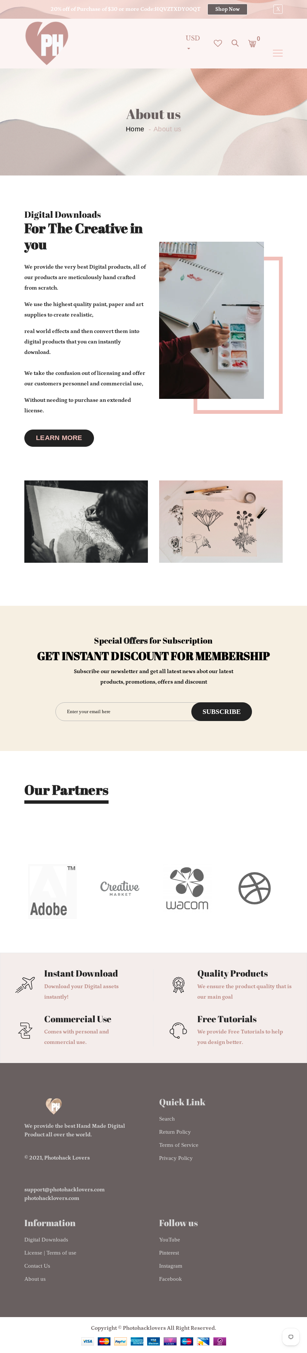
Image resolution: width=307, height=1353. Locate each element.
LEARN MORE (59, 438)
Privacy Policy (176, 1158)
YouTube (169, 1240)
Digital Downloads (46, 1240)
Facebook (170, 1279)
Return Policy (175, 1132)
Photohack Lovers (67, 1158)
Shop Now (227, 9)
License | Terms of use (50, 1253)
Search (167, 1119)
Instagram (170, 1266)
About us (35, 1279)
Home (135, 129)
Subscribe (222, 711)
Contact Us (37, 1266)
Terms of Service (178, 1145)
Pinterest (169, 1253)
